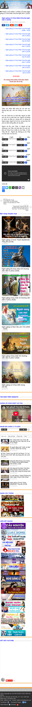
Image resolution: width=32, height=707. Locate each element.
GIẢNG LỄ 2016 (21, 12)
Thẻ (25, 436)
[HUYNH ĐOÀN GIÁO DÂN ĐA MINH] (16, 4)
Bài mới (3, 436)
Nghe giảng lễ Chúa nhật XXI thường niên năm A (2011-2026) (15, 270)
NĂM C (13, 12)
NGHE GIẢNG (22, 22)
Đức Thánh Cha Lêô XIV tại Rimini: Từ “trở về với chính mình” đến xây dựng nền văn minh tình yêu (15, 455)
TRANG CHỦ (5, 12)
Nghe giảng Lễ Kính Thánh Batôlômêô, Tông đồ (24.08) (18, 483)
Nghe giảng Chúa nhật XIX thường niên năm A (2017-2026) (14, 357)
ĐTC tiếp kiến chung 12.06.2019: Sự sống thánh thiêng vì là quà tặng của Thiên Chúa (11, 201)
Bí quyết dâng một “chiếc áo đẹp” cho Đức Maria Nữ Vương (20, 447)
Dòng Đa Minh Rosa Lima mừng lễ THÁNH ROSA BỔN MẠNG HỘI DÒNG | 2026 (20, 462)
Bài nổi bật (11, 436)
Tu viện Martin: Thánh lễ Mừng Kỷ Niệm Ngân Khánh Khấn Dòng (20, 476)
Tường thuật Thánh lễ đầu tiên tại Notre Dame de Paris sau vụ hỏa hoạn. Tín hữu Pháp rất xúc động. (20, 208)
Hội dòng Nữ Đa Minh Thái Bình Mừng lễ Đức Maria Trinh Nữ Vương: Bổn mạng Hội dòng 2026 (20, 469)
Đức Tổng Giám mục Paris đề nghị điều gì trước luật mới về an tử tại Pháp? (20, 441)
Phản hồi (19, 436)
